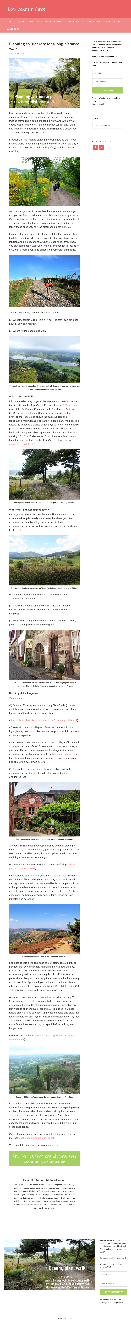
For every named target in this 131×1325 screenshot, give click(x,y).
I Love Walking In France (65, 9)
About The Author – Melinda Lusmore (44, 1180)
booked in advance (62, 754)
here (56, 1145)
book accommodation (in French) (37, 1138)
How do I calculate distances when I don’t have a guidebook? (43, 720)
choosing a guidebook (21, 444)
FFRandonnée (71, 405)
